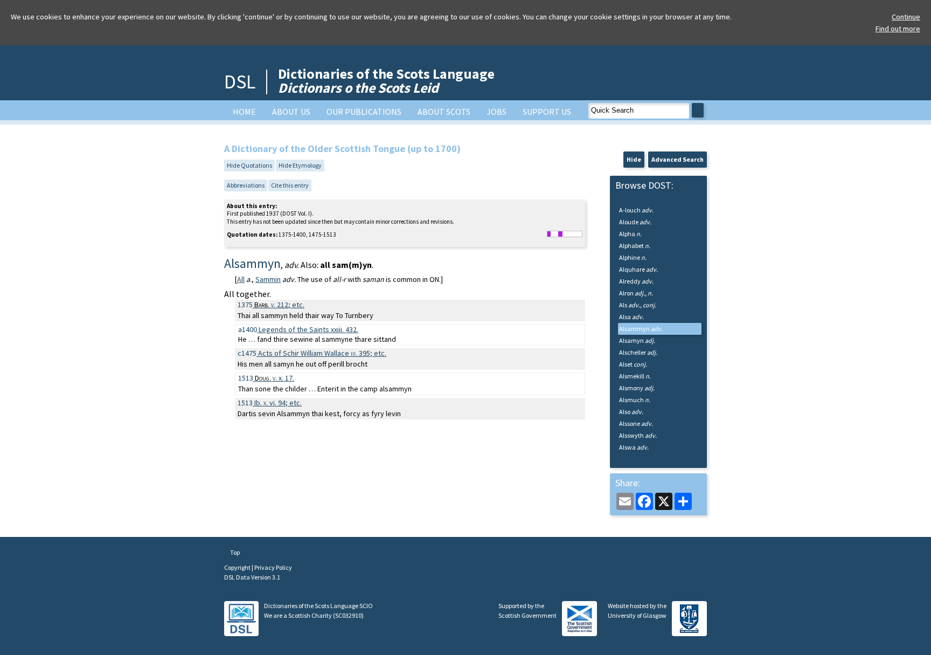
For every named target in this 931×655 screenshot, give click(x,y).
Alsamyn (637, 340)
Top (234, 552)
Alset (633, 364)
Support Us (547, 111)
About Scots (444, 111)
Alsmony (637, 388)
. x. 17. (274, 378)
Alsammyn (641, 329)
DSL (239, 82)
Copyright (238, 567)
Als (637, 305)
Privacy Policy (273, 567)
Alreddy (636, 281)
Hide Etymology (300, 165)
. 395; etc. (322, 353)
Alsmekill (635, 376)
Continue (906, 17)
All (241, 279)
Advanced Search (677, 159)
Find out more (898, 28)
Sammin (268, 279)
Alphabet (634, 246)
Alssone (636, 423)
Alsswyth (638, 435)
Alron (636, 293)
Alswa (634, 447)
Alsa (631, 317)
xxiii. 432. (308, 329)
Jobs (496, 111)
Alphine (633, 257)
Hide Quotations (249, 165)
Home (244, 111)
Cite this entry (290, 185)
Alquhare (638, 269)
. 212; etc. (279, 304)
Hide (634, 159)
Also (631, 412)
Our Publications (363, 111)
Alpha (630, 234)
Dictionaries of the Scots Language (386, 80)
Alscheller (638, 352)
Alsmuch (634, 400)
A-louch (636, 210)
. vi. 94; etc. (278, 403)
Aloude (635, 222)
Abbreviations (246, 185)
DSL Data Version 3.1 (252, 577)
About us (291, 111)
